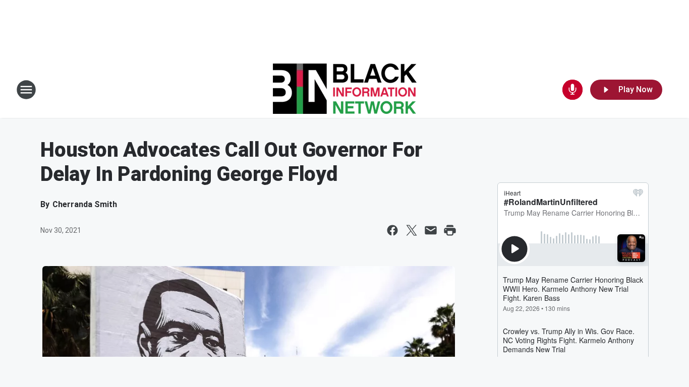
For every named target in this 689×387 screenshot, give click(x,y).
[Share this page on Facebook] (392, 230)
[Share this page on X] (412, 230)
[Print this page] (450, 230)
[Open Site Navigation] (26, 90)
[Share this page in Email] (431, 230)
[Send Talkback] (572, 90)
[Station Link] (345, 89)
